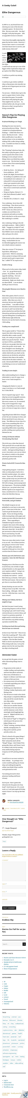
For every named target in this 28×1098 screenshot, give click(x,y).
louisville (13, 1040)
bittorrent (12, 1020)
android (14, 1017)
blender (19, 1020)
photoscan (15, 1043)
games (14, 1033)
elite (5, 810)
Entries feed (7, 1082)
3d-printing (6, 1017)
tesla (16, 1056)
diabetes (21, 1030)
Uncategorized (8, 1001)
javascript (14, 1037)
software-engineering (9, 1053)
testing (22, 1056)
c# (8, 1023)
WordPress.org (8, 1087)
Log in (6, 1080)
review (14, 1046)
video (11, 1063)
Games (23, 808)
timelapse (6, 1060)
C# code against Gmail (11, 966)
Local (5, 995)
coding (5, 1027)
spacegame (6, 1056)
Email (4, 891)
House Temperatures (10, 968)
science (6, 997)
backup (5, 1020)
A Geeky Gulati (9, 5)
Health (6, 990)
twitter (19, 1060)
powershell (6, 1046)
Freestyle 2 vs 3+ (9, 960)
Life (5, 992)
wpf (4, 1066)
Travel (6, 999)
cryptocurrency (8, 1030)
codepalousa (19, 1023)
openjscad (21, 1040)
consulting (12, 1027)
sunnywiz (7, 808)
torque (13, 1060)
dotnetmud (6, 1033)
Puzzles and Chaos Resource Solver (15, 957)
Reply (4, 841)
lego (4, 1040)
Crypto (6, 986)
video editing (19, 1063)
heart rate (6, 1037)
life (8, 1040)
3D (4, 981)
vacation (5, 1063)
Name (4, 884)
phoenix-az (6, 1043)
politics (22, 1043)
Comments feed (9, 1085)
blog (4, 1023)
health (20, 1033)
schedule (6, 1050)
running (20, 1046)
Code (5, 984)
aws (19, 1017)
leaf (19, 1037)
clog (12, 1023)
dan (15, 1030)
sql (13, 1056)
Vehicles (6, 1004)
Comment (5, 860)
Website (4, 899)
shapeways (13, 1050)
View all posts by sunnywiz (16, 802)
